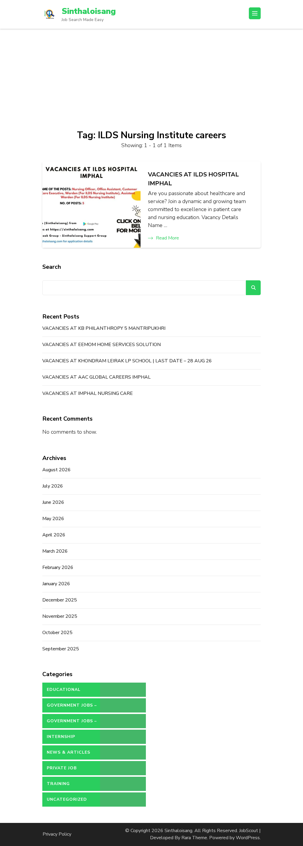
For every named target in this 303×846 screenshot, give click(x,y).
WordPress (248, 837)
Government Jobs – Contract (72, 707)
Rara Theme (194, 837)
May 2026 (53, 518)
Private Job (62, 768)
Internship (61, 736)
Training (58, 784)
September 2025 (60, 649)
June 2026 (53, 502)
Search (51, 267)
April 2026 (53, 535)
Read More (167, 238)
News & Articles (68, 752)
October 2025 (57, 632)
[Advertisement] (151, 73)
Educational (63, 689)
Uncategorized (67, 799)
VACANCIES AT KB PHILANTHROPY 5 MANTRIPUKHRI (103, 328)
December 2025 (59, 600)
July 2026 (52, 486)
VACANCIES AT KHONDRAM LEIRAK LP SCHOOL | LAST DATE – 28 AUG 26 (127, 361)
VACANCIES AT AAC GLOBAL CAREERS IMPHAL (96, 377)
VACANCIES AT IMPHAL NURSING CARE (87, 393)
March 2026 (55, 551)
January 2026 (56, 583)
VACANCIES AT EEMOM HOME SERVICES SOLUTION (101, 344)
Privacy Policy (57, 834)
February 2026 (57, 567)
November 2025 (59, 616)
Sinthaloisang (89, 11)
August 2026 (56, 470)
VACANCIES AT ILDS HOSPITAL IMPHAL (193, 179)
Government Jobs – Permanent (72, 723)
